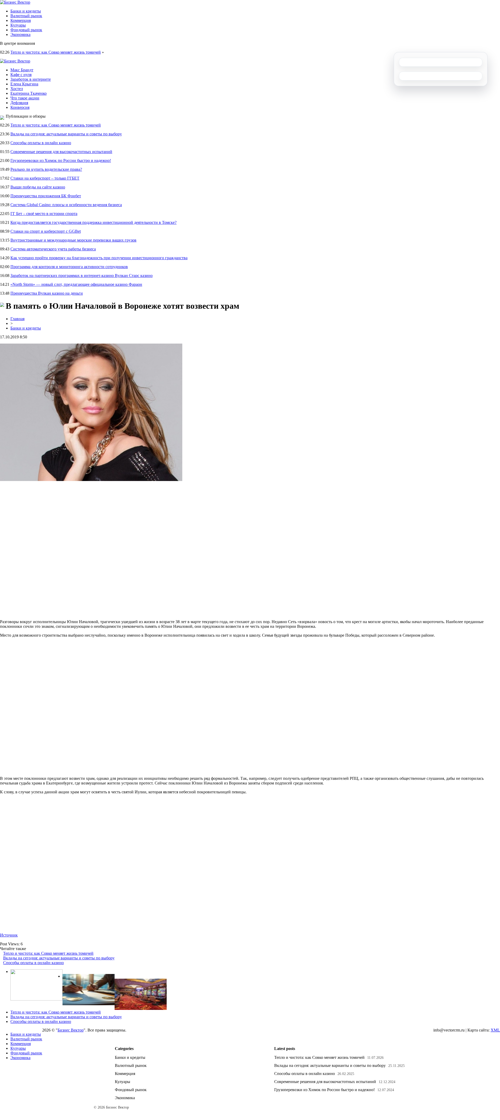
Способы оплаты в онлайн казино (40, 143)
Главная (17, 319)
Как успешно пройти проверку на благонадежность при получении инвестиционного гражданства (99, 258)
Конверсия (19, 107)
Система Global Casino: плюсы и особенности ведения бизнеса (66, 205)
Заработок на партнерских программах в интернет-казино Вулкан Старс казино (81, 275)
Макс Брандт (21, 70)
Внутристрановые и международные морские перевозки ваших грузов (73, 240)
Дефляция (19, 102)
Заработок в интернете (30, 79)
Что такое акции (24, 98)
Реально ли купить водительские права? (46, 169)
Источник (9, 935)
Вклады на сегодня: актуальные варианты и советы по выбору (66, 134)
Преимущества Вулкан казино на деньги (46, 293)
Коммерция (20, 20)
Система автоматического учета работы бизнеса (53, 249)
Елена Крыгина (24, 84)
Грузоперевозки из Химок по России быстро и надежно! (60, 160)
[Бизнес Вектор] (15, 2)
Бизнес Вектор (71, 1030)
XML (495, 1030)
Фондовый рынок (26, 30)
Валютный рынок (26, 16)
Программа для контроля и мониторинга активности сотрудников (69, 266)
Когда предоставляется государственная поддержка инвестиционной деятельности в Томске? (93, 222)
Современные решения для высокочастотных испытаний (61, 151)
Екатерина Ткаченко (28, 93)
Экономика (20, 34)
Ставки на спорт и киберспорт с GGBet (45, 231)
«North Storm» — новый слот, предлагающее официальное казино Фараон (76, 284)
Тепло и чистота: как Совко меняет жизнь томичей (55, 52)
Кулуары (18, 25)
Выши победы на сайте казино (37, 187)
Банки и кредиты (25, 11)
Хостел (16, 88)
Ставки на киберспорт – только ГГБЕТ (44, 178)
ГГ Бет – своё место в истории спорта (43, 213)
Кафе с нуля (21, 74)
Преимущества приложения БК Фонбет (45, 196)
